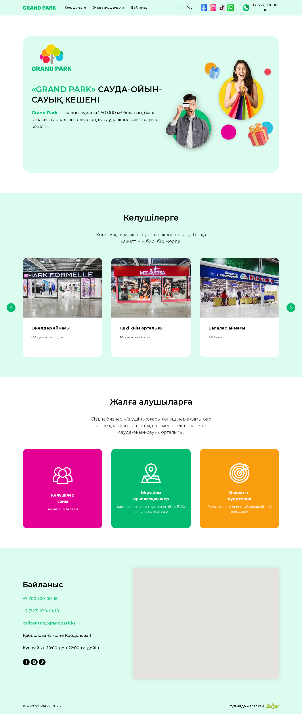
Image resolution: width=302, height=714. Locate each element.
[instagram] (34, 662)
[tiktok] (42, 662)
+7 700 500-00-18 (40, 598)
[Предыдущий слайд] (11, 307)
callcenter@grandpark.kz (49, 623)
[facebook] (26, 662)
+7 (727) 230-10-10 (41, 611)
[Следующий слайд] (291, 307)
